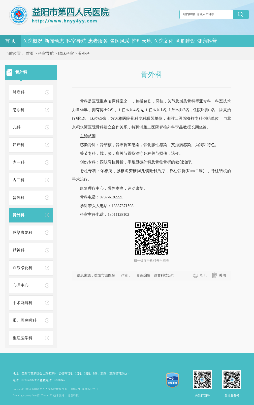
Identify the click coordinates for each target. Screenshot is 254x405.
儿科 (17, 127)
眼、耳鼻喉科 (24, 320)
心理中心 (21, 285)
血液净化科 (22, 268)
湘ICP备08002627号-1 (84, 388)
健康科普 (207, 41)
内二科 (19, 180)
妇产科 (19, 145)
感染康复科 (22, 232)
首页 (30, 53)
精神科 (19, 250)
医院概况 (32, 41)
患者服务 (98, 41)
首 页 (10, 41)
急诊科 (19, 110)
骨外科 (84, 53)
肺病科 (19, 92)
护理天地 (142, 41)
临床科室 (66, 53)
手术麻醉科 (22, 303)
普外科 (19, 197)
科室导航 (76, 41)
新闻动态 (54, 41)
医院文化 (163, 41)
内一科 (19, 162)
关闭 (222, 275)
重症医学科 (22, 338)
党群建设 (185, 41)
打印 (203, 275)
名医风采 (120, 41)
